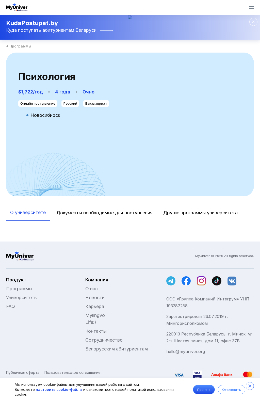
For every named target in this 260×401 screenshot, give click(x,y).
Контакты (96, 331)
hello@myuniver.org (185, 351)
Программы (20, 46)
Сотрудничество (104, 340)
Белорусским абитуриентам (116, 348)
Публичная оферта (22, 373)
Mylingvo (95, 315)
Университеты (22, 297)
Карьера (94, 306)
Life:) (90, 322)
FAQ (10, 306)
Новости (95, 297)
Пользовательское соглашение (72, 373)
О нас (91, 288)
